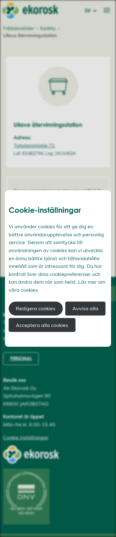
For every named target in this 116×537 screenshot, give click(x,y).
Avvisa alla (85, 308)
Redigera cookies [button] (35, 308)
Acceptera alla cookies (42, 325)
